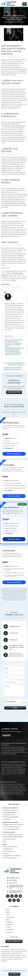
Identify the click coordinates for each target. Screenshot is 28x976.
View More (6, 735)
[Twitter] (12, 896)
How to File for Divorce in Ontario (9, 782)
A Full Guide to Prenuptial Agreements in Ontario (13, 761)
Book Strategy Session (14, 454)
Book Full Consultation (14, 496)
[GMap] (18, 900)
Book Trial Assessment (14, 582)
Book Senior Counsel (14, 539)
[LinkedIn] (16, 896)
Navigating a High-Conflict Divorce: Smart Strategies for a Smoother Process (13, 344)
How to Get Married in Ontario (12, 351)
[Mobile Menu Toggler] (24, 4)
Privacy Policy (14, 936)
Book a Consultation (14, 941)
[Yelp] (14, 900)
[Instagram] (10, 900)
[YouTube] (20, 896)
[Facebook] (7, 896)
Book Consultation (14, 392)
